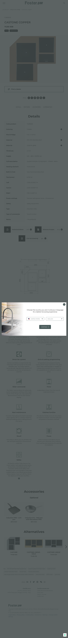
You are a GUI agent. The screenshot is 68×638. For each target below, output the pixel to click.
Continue (44, 327)
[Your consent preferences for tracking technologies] (65, 635)
